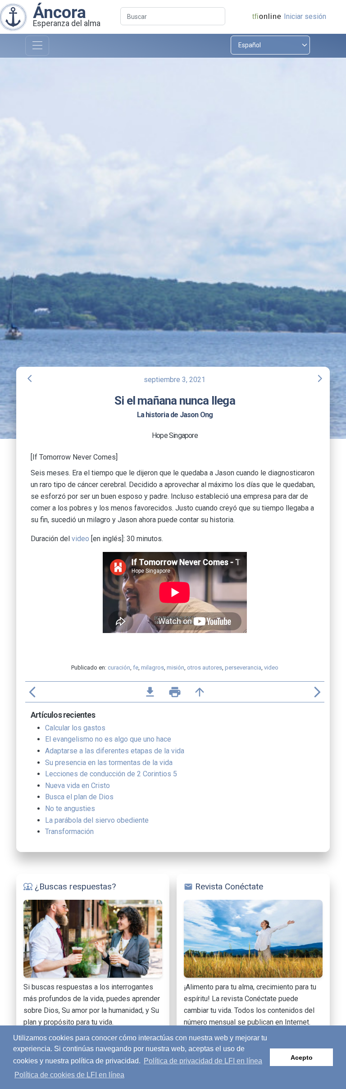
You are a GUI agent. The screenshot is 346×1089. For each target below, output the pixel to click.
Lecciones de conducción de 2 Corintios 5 (111, 774)
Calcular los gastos (75, 728)
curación (119, 667)
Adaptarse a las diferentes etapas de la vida (114, 751)
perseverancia (243, 667)
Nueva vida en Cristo (77, 785)
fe (135, 667)
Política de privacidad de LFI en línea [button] (203, 1061)
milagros (152, 667)
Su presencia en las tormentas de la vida (109, 762)
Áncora (59, 12)
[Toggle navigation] (37, 46)
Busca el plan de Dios (79, 797)
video (80, 538)
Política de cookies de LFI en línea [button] (69, 1075)
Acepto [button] (302, 1057)
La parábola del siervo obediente (97, 820)
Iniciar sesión (305, 16)
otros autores (204, 667)
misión (175, 667)
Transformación (69, 831)
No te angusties (70, 808)
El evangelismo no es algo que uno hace (108, 739)
